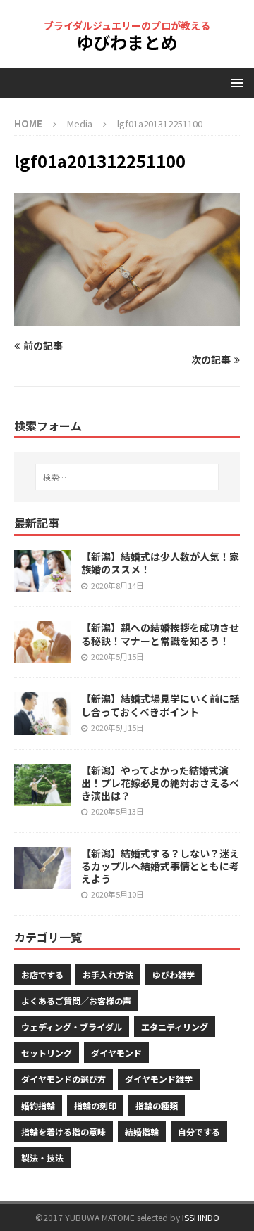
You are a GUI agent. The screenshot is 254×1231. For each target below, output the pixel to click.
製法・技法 (42, 1157)
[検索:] (127, 477)
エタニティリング (174, 1027)
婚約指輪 (38, 1105)
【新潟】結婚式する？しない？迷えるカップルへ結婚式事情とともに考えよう (160, 866)
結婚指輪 (142, 1131)
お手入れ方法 (108, 975)
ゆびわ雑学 (173, 975)
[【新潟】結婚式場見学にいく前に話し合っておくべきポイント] (42, 713)
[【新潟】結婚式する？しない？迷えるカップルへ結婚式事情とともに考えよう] (42, 868)
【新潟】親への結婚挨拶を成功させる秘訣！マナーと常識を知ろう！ (160, 633)
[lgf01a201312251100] (127, 318)
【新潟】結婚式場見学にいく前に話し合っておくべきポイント (160, 704)
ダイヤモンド (116, 1053)
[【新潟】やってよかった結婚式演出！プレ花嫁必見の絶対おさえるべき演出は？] (42, 785)
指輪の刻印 (95, 1105)
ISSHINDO (200, 1217)
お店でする (42, 975)
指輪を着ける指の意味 (63, 1131)
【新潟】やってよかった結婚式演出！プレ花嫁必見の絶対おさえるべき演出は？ (160, 783)
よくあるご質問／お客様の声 (76, 1001)
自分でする (199, 1131)
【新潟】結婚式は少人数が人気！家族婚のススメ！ (160, 562)
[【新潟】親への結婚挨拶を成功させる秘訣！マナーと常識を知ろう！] (42, 642)
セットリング (46, 1053)
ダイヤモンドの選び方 (63, 1079)
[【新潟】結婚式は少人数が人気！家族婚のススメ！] (42, 571)
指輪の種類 (156, 1105)
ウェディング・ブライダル (71, 1027)
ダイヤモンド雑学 (159, 1079)
